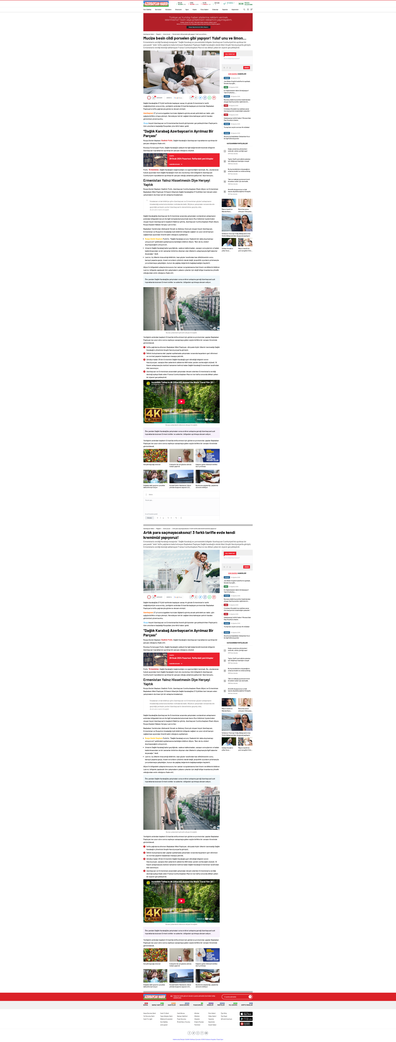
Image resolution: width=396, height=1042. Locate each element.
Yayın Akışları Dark (166, 1016)
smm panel (163, 1025)
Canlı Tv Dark (164, 1013)
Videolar (215, 9)
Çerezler (198, 1039)
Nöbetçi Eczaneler (166, 1019)
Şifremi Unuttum (226, 1019)
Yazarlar (225, 9)
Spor (187, 9)
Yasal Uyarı (220, 1039)
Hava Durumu (184, 1004)
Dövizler (197, 1016)
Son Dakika (147, 9)
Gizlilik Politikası (190, 1039)
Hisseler (210, 1004)
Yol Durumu (233, 1004)
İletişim (183, 1039)
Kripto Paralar (247, 1004)
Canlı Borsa (181, 1013)
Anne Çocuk (166, 34)
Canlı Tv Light (147, 1019)
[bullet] (171, 518)
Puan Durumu (198, 1004)
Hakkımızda (176, 1039)
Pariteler (221, 1004)
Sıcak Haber (212, 1025)
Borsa (145, 1004)
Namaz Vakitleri (158, 1004)
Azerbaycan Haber (148, 34)
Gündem (168, 9)
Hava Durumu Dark (149, 1013)
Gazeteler (235, 9)
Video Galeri (212, 1016)
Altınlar (196, 1013)
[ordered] (168, 518)
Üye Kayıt (224, 1016)
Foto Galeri (204, 9)
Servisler (158, 9)
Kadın (195, 9)
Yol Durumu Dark (148, 1016)
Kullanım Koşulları (211, 1039)
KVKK (203, 1039)
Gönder (149, 518)
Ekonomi (178, 9)
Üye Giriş (224, 1013)
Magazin (158, 34)
